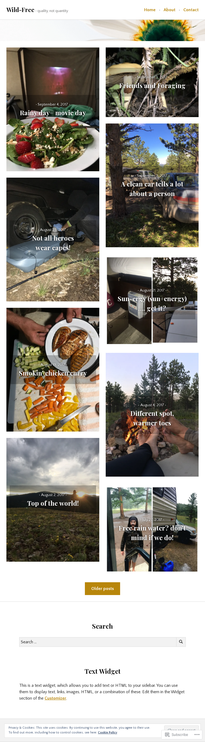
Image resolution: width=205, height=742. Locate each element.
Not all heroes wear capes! (53, 243)
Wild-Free (20, 10)
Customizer (55, 698)
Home (150, 9)
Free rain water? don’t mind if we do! (152, 533)
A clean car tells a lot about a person (152, 188)
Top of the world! (53, 503)
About (169, 9)
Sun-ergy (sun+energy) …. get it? (152, 303)
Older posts (102, 588)
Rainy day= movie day (53, 112)
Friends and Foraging (152, 85)
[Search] (181, 642)
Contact (191, 9)
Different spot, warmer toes (152, 418)
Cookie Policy (107, 732)
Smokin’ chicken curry (53, 373)
